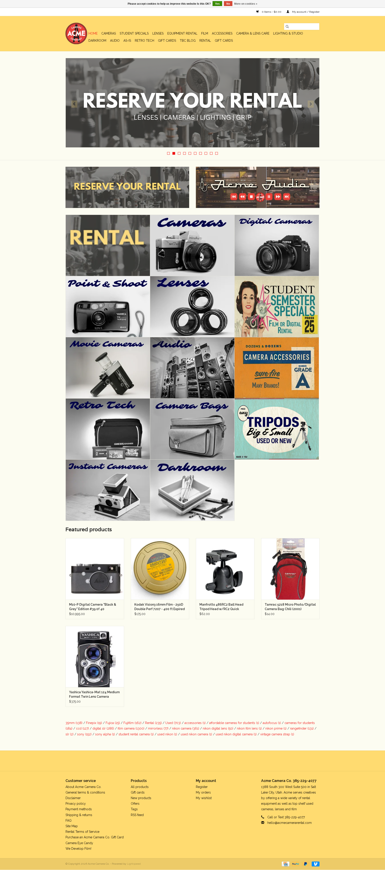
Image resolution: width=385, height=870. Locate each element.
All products (140, 787)
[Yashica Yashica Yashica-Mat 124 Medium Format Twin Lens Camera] (95, 656)
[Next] (311, 104)
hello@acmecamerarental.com (289, 823)
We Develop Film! (78, 848)
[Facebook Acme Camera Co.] (180, 760)
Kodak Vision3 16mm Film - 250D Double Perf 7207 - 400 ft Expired (159, 607)
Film (204, 33)
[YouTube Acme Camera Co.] (196, 760)
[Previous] (74, 104)
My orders (203, 792)
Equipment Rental (182, 33)
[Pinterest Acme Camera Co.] (188, 760)
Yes (217, 3)
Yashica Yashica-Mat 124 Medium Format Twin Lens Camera (94, 694)
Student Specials (134, 33)
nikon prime (276, 728)
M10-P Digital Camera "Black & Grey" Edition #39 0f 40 (92, 607)
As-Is (127, 40)
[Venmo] (314, 863)
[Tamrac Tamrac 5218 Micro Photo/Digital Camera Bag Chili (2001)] (290, 568)
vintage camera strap (277, 734)
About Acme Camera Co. (83, 787)
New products (141, 798)
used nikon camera (196, 734)
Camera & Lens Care (252, 33)
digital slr (103, 728)
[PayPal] (295, 863)
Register (202, 787)
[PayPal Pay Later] (305, 863)
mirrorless (158, 728)
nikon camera (185, 728)
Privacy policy (76, 803)
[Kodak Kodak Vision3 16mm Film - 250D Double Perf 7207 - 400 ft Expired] (160, 568)
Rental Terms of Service (82, 831)
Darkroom (97, 40)
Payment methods (79, 809)
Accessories (222, 33)
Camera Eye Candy (79, 843)
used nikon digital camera (236, 734)
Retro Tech (144, 40)
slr (70, 734)
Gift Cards (224, 40)
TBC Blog (188, 40)
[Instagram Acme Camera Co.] (204, 760)
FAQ (69, 820)
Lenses (158, 33)
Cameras (108, 33)
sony (84, 734)
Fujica (113, 723)
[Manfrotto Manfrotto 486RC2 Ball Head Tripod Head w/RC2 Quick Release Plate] (225, 568)
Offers (135, 803)
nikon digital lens (218, 728)
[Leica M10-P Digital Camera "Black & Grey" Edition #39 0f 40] (95, 568)
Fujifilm (132, 723)
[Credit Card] (285, 863)
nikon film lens (249, 728)
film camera (131, 728)
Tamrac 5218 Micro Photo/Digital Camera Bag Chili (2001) (290, 607)
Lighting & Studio (288, 33)
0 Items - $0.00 (271, 11)
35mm (74, 723)
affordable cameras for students (234, 723)
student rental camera (136, 734)
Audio (115, 40)
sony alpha (105, 734)
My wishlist (204, 798)
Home (93, 33)
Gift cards (167, 40)
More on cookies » (245, 3)
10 (216, 153)
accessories (195, 723)
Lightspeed (134, 863)
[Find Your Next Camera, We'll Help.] (192, 102)
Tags (134, 809)
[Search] (287, 26)
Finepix (94, 723)
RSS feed (137, 815)
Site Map (72, 826)
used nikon (167, 734)
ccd (82, 728)
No (228, 3)
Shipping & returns (79, 815)
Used (173, 723)
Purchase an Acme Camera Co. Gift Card (95, 837)
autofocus (272, 723)
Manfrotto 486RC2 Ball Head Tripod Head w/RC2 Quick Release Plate (221, 607)
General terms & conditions (85, 792)
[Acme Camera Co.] (76, 33)
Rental (205, 40)
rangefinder (302, 728)
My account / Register (305, 11)
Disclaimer (73, 798)
